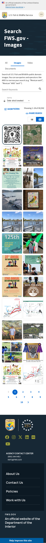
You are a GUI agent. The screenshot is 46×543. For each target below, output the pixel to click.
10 (22, 402)
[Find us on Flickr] (34, 437)
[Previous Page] (8, 392)
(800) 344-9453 (14, 456)
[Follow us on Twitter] (21, 437)
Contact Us (14, 482)
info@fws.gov (15, 459)
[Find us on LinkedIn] (28, 437)
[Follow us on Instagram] (14, 437)
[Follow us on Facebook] (8, 437)
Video (30, 62)
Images (17, 62)
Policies (12, 491)
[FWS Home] (4, 15)
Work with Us (15, 500)
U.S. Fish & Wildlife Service (21, 15)
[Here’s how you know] (23, 5)
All (6, 62)
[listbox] (18, 101)
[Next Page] (28, 402)
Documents (10, 68)
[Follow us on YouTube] (8, 444)
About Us (12, 474)
